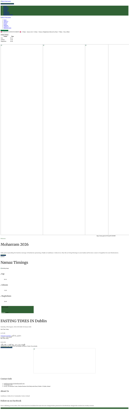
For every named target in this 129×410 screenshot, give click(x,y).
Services (6, 9)
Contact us (6, 13)
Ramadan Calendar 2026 (6, 347)
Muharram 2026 (8, 15)
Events (5, 10)
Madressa (6, 12)
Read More (3, 255)
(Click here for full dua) (6, 335)
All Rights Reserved (15, 408)
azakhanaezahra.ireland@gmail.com (14, 383)
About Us (6, 7)
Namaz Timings (4, 34)
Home (5, 6)
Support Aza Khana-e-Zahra (7, 3)
